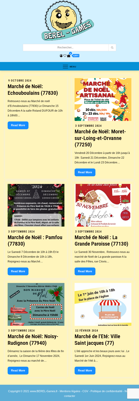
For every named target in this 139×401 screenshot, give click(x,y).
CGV (85, 391)
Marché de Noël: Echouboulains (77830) (33, 89)
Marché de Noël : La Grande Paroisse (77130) (101, 240)
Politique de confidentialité (106, 391)
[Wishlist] (64, 55)
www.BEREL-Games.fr (43, 391)
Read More (19, 126)
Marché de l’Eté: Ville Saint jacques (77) (97, 339)
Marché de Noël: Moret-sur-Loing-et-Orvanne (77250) (100, 138)
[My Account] (61, 55)
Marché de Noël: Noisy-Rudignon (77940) (33, 339)
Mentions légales (70, 391)
